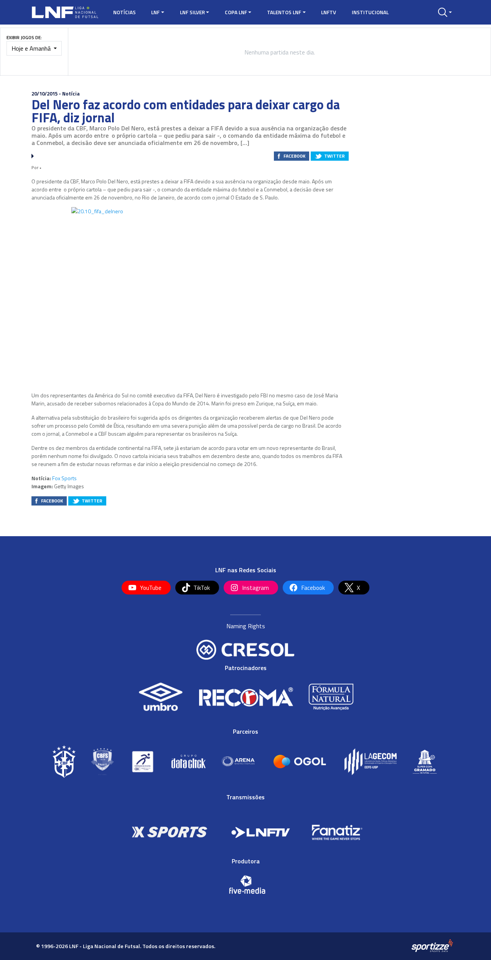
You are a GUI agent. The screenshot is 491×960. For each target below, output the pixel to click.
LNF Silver (192, 12)
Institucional (370, 12)
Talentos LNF (284, 12)
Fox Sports (64, 478)
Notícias (124, 12)
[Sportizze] (432, 946)
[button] (445, 12)
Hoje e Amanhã (32, 48)
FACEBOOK (294, 156)
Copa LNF (236, 12)
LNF (155, 12)
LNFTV (328, 12)
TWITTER (334, 156)
